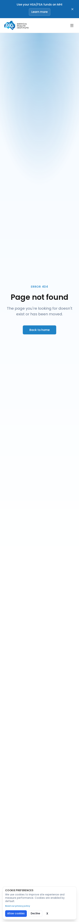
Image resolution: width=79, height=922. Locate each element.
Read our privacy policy (17, 905)
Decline (35, 913)
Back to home (39, 330)
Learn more (39, 12)
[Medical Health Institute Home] (16, 25)
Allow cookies (16, 913)
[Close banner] (72, 9)
